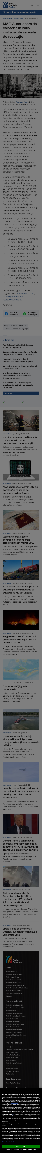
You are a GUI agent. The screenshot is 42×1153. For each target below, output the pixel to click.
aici (13, 1114)
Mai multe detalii (14, 1103)
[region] (21, 1120)
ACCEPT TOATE (21, 1146)
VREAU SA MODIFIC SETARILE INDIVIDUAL (21, 1149)
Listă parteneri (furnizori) (8, 1141)
